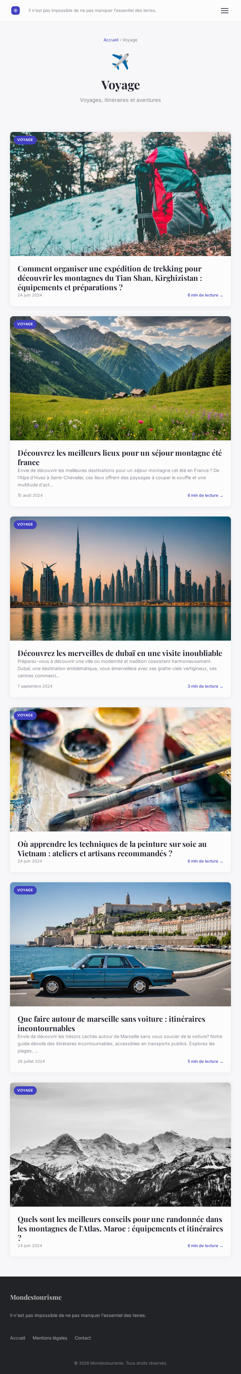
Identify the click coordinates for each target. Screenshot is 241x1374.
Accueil (111, 39)
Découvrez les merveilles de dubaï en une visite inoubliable (120, 653)
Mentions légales (50, 1337)
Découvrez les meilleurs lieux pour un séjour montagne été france (120, 457)
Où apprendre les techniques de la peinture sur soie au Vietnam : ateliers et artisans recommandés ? (112, 848)
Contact (83, 1337)
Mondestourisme (36, 1297)
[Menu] (224, 11)
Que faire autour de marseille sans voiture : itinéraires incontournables (111, 1023)
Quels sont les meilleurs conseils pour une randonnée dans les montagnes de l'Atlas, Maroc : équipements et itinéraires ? (120, 1228)
